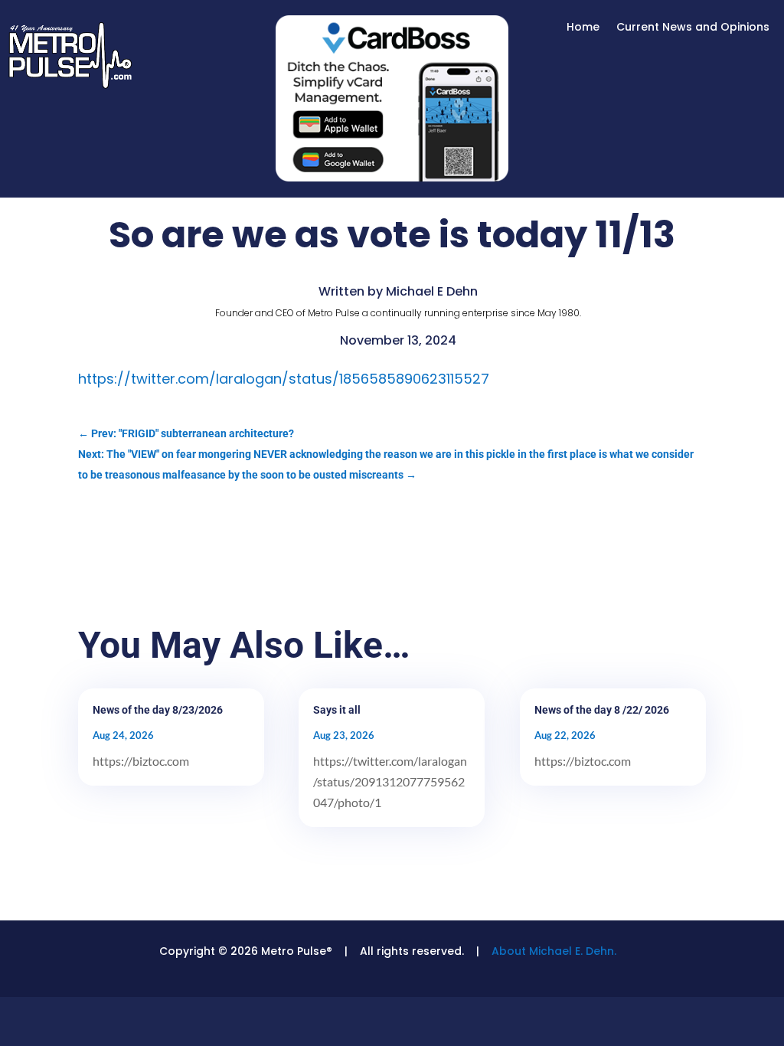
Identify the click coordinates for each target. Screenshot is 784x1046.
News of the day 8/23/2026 (158, 710)
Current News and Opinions (692, 27)
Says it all (337, 710)
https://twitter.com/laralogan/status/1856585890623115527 (283, 378)
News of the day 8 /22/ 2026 (601, 710)
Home (583, 27)
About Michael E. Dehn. (554, 951)
